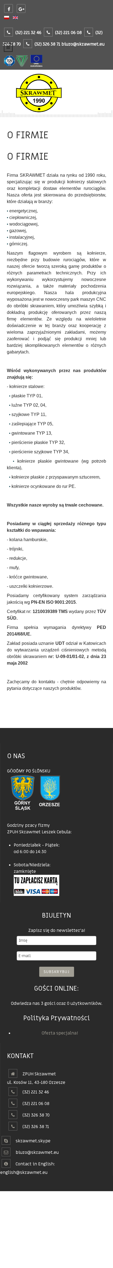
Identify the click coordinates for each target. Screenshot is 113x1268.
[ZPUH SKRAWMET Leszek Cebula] (56, 93)
